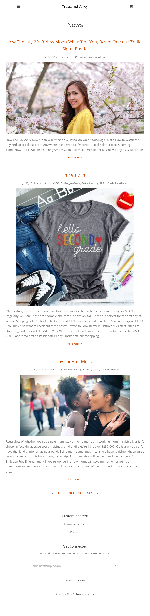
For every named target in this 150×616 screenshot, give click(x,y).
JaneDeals (74, 183)
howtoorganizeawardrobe (92, 57)
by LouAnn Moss (75, 361)
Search (69, 580)
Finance (87, 369)
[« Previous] (52, 493)
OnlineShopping (90, 183)
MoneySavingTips (110, 369)
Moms (95, 369)
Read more (74, 157)
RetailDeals (121, 183)
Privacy (81, 580)
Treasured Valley (85, 594)
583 (71, 493)
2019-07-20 (75, 175)
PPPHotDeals (107, 183)
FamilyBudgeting (72, 369)
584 (80, 493)
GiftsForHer (61, 183)
